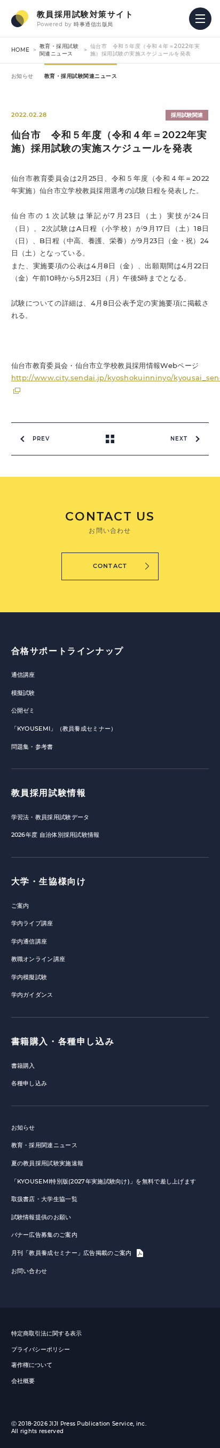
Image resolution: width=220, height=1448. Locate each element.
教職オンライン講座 (38, 959)
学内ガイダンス (32, 994)
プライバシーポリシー (40, 1349)
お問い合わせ (29, 1271)
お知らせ (22, 76)
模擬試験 (23, 693)
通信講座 (23, 674)
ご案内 (20, 905)
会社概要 (23, 1381)
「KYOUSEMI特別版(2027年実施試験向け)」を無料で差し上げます (104, 1181)
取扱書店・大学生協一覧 (44, 1199)
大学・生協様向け (49, 881)
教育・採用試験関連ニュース (59, 50)
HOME (20, 49)
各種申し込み (29, 1083)
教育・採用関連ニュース (44, 1145)
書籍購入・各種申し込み (63, 1041)
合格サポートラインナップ (67, 651)
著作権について (31, 1365)
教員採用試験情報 (49, 793)
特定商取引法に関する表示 (46, 1333)
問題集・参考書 (32, 746)
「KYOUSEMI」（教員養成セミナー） (64, 728)
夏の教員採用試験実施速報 (47, 1163)
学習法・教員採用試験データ (50, 817)
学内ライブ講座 (32, 923)
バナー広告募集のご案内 (44, 1234)
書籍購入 (23, 1065)
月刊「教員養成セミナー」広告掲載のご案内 (72, 1253)
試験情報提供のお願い (41, 1217)
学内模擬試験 (29, 977)
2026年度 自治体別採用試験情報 (55, 834)
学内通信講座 (29, 941)
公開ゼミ (23, 710)
